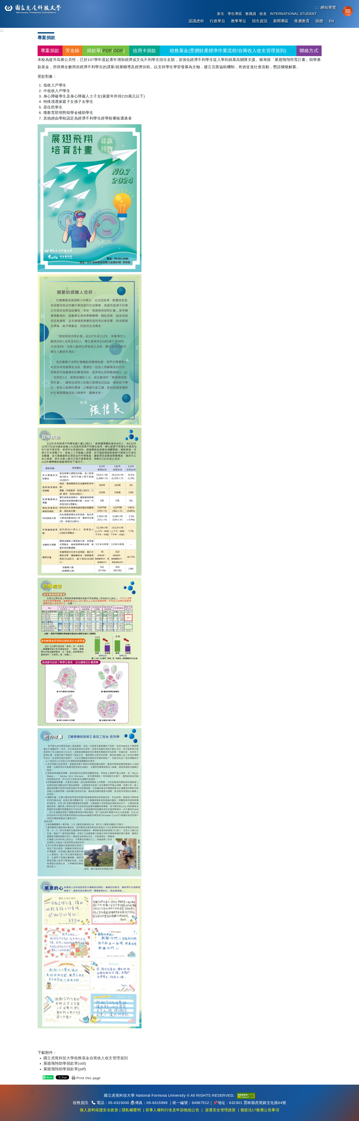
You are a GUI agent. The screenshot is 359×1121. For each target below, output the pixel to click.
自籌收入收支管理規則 (261, 50)
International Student (293, 14)
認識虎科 (196, 21)
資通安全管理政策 (220, 1110)
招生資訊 (259, 21)
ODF (118, 50)
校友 (263, 14)
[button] (346, 10)
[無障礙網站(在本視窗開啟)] (246, 1095)
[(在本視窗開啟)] (32, 9)
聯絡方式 (309, 50)
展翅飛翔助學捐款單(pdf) (64, 1069)
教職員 (250, 14)
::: (317, 7)
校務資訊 (80, 1103)
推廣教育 (302, 21)
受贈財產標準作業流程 (213, 50)
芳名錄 (72, 50)
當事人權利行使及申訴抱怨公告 (172, 1110)
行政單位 (217, 21)
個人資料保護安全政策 (99, 1110)
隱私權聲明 (131, 1110)
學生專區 (235, 14)
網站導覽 (328, 7)
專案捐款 (50, 50)
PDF (107, 50)
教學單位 (238, 21)
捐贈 (319, 21)
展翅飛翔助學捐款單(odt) (64, 1063)
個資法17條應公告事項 (259, 1110)
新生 (220, 14)
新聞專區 (281, 21)
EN (331, 21)
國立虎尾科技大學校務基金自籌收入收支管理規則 (85, 1058)
